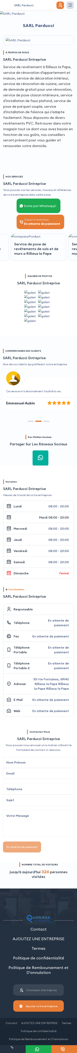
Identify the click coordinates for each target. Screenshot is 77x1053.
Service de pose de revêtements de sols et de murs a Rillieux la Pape (36, 249)
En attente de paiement (22, 847)
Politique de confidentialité (38, 957)
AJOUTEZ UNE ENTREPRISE (38, 938)
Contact (38, 929)
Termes (38, 948)
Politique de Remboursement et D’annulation (38, 970)
